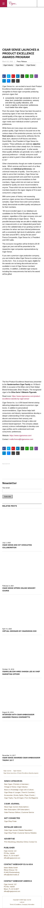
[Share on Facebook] (4, 76)
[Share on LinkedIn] (18, 76)
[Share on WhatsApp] (27, 76)
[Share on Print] (18, 81)
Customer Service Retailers (27, 833)
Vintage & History (10, 787)
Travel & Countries (28, 792)
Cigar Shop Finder (10, 821)
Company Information (28, 904)
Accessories (8, 795)
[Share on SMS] (31, 76)
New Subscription (10, 809)
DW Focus (22, 3)
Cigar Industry (8, 65)
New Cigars (8, 784)
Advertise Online (22, 842)
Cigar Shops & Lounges (12, 792)
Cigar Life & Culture (26, 789)
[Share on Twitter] (8, 76)
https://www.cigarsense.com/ (21, 435)
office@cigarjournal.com (12, 858)
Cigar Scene (31, 65)
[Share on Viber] (36, 76)
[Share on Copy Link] (13, 81)
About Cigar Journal (11, 807)
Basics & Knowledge (11, 789)
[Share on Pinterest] (13, 76)
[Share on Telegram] (4, 81)
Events (32, 795)
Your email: (6, 488)
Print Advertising (9, 842)
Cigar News (20, 65)
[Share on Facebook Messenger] (8, 81)
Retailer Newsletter (25, 830)
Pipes (27, 795)
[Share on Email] (22, 76)
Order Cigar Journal (10, 830)
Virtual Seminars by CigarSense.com (19, 631)
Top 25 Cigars (19, 798)
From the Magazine (31, 798)
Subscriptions (23, 807)
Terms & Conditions (15, 904)
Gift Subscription (23, 809)
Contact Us (33, 842)
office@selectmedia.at (11, 874)
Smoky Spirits (18, 795)
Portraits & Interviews (20, 784)
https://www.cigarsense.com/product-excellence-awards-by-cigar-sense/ (21, 397)
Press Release (22, 61)
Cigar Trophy (8, 798)
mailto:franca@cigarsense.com (21, 439)
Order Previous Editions (12, 812)
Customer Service (28, 812)
